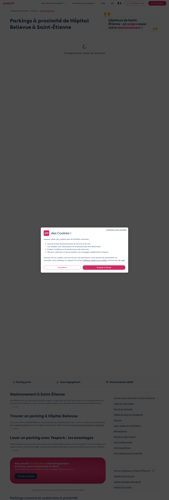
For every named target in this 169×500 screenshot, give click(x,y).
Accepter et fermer (104, 267)
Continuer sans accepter (116, 229)
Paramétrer (62, 267)
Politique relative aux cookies (95, 260)
